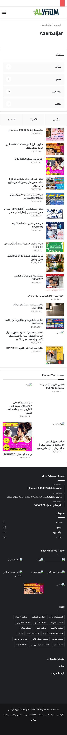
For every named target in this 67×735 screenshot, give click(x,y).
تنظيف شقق (41, 628)
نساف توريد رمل (20, 639)
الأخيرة (34, 119)
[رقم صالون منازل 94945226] (55, 166)
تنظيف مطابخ (25, 628)
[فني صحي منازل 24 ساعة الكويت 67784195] (55, 231)
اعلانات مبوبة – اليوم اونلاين (23, 714)
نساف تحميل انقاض (40, 639)
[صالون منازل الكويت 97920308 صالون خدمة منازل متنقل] (55, 149)
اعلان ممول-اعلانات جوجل (51, 295)
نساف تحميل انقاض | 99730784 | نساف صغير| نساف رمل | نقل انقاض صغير (50, 445)
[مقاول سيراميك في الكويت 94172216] (55, 355)
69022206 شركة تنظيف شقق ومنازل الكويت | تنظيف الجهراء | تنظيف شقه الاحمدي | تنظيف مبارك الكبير (24, 336)
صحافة (59, 522)
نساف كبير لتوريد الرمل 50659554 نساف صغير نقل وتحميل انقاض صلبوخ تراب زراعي (25, 182)
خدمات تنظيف (33, 633)
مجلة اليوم (58, 532)
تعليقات (11, 119)
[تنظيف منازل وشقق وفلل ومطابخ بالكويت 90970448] (55, 323)
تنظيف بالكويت (57, 628)
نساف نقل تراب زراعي (40, 644)
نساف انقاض (57, 639)
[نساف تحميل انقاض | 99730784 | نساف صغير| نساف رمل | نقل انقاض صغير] (55, 213)
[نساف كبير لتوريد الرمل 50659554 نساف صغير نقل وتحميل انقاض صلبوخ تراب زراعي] (55, 183)
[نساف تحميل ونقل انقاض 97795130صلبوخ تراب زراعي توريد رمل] (55, 563)
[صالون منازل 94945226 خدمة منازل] (55, 134)
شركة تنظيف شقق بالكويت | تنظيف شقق (23, 243)
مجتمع (60, 527)
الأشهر (56, 119)
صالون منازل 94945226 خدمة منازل (25, 130)
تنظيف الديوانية (57, 622)
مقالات (59, 537)
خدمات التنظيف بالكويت (53, 633)
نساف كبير (58, 644)
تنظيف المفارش (23, 622)
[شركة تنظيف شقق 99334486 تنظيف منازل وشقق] (55, 263)
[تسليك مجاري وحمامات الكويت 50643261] (55, 283)
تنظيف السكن (40, 622)
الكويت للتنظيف (38, 617)
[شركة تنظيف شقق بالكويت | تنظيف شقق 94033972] (55, 247)
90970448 (33, 295)
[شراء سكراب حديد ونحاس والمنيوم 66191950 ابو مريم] (55, 199)
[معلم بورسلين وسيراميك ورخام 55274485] (55, 309)
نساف (20, 633)
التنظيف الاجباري (56, 617)
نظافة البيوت (21, 644)
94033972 (38, 247)
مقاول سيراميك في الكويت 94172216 (24, 348)
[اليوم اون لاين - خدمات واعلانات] (46, 12)
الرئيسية (58, 25)
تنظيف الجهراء (21, 617)
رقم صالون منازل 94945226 (29, 158)
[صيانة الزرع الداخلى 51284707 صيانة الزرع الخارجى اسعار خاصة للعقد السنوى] (17, 391)
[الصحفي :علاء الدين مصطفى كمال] (12, 576)
